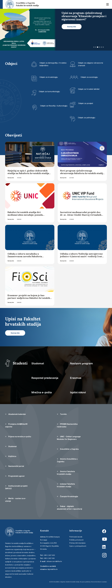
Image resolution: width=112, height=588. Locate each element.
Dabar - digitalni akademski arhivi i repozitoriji (69, 507)
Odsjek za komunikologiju (49, 91)
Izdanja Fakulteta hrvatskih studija (66, 485)
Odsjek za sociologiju (89, 77)
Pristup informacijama (77, 543)
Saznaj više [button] (71, 30)
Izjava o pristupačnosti (77, 546)
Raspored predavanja (44, 377)
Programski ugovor (16, 476)
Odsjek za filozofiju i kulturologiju (53, 106)
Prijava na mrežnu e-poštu (19, 436)
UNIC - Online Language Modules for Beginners (69, 437)
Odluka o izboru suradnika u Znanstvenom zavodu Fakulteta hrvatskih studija (25, 256)
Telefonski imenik (75, 537)
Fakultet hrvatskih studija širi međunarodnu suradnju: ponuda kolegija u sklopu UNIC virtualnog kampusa (26, 216)
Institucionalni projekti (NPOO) (16, 487)
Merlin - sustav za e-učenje (15, 499)
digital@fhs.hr (52, 569)
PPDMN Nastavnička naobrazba (67, 425)
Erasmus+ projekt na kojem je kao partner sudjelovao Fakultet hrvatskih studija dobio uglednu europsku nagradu (29, 299)
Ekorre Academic (102, 582)
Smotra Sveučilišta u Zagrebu (67, 460)
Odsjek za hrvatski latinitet (88, 89)
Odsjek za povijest (85, 103)
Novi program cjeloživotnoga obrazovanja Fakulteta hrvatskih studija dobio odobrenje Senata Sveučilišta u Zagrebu (82, 174)
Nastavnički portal (16, 466)
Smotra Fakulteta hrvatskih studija (66, 472)
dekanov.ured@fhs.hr (54, 561)
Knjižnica (12, 456)
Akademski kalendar (17, 414)
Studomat (37, 363)
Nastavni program (81, 363)
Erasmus (75, 377)
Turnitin (63, 414)
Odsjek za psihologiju (86, 117)
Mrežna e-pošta (41, 392)
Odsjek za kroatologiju (48, 77)
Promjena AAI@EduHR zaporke (16, 425)
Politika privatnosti (76, 540)
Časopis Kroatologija (69, 496)
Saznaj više (11, 177)
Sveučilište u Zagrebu (69, 449)
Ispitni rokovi (78, 392)
